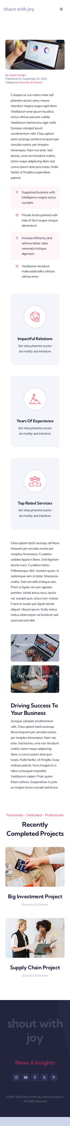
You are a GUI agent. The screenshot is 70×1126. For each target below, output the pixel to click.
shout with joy (19, 9)
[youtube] (25, 1077)
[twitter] (44, 1077)
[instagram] (16, 1077)
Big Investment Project (35, 896)
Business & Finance (30, 82)
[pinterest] (53, 1077)
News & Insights (35, 1062)
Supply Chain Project (35, 967)
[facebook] (35, 1077)
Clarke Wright (17, 75)
